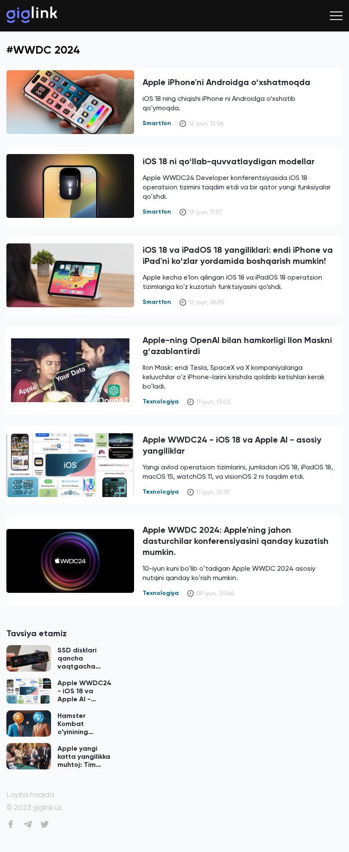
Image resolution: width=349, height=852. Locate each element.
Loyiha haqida (30, 795)
